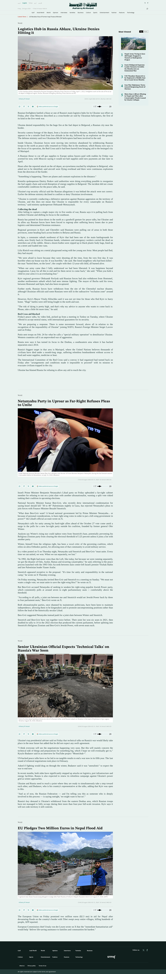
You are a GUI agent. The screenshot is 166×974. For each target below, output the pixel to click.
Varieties (72, 12)
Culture (88, 12)
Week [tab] (145, 31)
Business (80, 12)
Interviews (64, 12)
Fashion (114, 12)
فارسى (40, 3)
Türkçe (30, 3)
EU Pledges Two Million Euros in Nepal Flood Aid (60, 828)
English (24, 3)
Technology (130, 12)
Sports (95, 12)
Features (122, 12)
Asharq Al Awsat (24, 99)
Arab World (40, 12)
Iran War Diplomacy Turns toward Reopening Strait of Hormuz (134, 87)
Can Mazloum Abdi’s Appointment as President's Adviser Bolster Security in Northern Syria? (59, 17)
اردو (35, 3)
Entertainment (104, 12)
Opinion (55, 12)
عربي (19, 3)
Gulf (33, 12)
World (49, 12)
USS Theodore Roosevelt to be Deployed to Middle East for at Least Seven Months (134, 78)
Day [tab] (141, 31)
